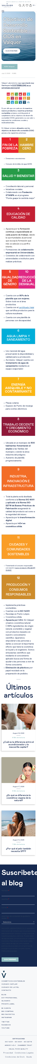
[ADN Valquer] (9, 68)
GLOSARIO (6, 1001)
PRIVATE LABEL (8, 1004)
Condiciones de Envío (15, 1057)
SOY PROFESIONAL (9, 998)
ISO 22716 (28, 1042)
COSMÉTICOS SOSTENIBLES (13, 981)
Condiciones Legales (24, 1053)
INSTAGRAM (7, 1017)
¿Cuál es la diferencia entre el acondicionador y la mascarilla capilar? (18, 744)
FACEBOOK (6, 1025)
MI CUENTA (6, 1008)
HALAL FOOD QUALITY (18, 1049)
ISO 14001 (9, 1042)
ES (34, 5)
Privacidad (8, 1053)
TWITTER (5, 1022)
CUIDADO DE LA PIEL (10, 987)
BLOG (4, 994)
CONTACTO (6, 990)
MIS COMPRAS (8, 1011)
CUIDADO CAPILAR (9, 984)
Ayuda (29, 1057)
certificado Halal (26, 307)
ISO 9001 (18, 1042)
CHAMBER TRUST (25, 1045)
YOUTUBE (6, 1028)
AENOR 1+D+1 (10, 1045)
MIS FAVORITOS (8, 1014)
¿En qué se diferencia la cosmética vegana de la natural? (18, 798)
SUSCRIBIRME (12, 51)
